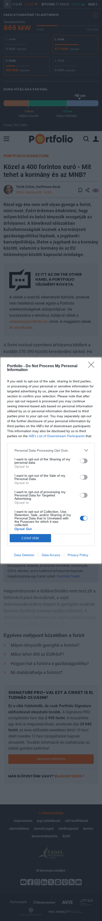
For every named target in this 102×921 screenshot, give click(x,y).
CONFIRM (30, 538)
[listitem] (51, 450)
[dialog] (51, 460)
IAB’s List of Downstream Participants (57, 436)
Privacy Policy (78, 555)
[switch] (84, 460)
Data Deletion (24, 555)
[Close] (92, 366)
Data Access (51, 555)
